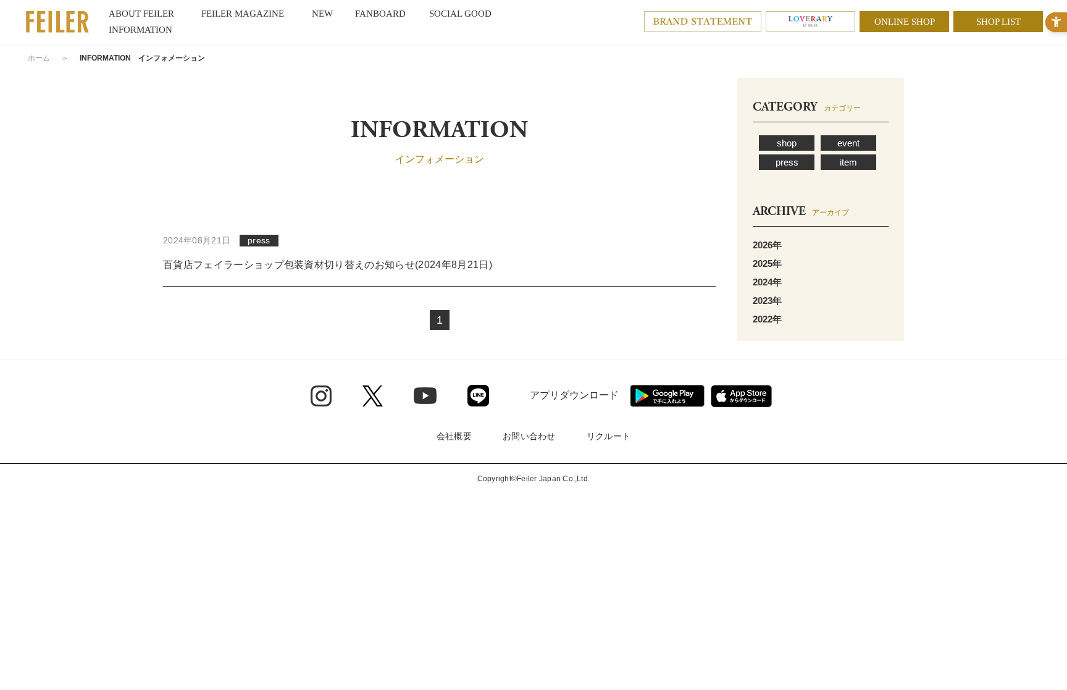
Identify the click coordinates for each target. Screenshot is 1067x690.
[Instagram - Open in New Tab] (321, 395)
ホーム (39, 58)
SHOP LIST (998, 22)
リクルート (608, 436)
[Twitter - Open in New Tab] (372, 395)
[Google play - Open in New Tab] (667, 396)
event (848, 143)
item (848, 162)
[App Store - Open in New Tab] (741, 396)
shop (787, 143)
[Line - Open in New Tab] (478, 395)
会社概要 (454, 436)
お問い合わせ (529, 436)
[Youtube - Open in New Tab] (425, 395)
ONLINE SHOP (904, 22)
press (787, 162)
